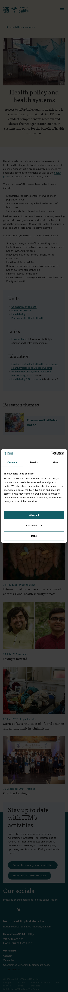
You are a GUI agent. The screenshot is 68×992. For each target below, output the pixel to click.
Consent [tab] (12, 462)
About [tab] (55, 462)
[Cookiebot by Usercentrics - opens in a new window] (50, 454)
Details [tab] (34, 462)
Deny (34, 535)
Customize (32, 525)
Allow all (34, 515)
